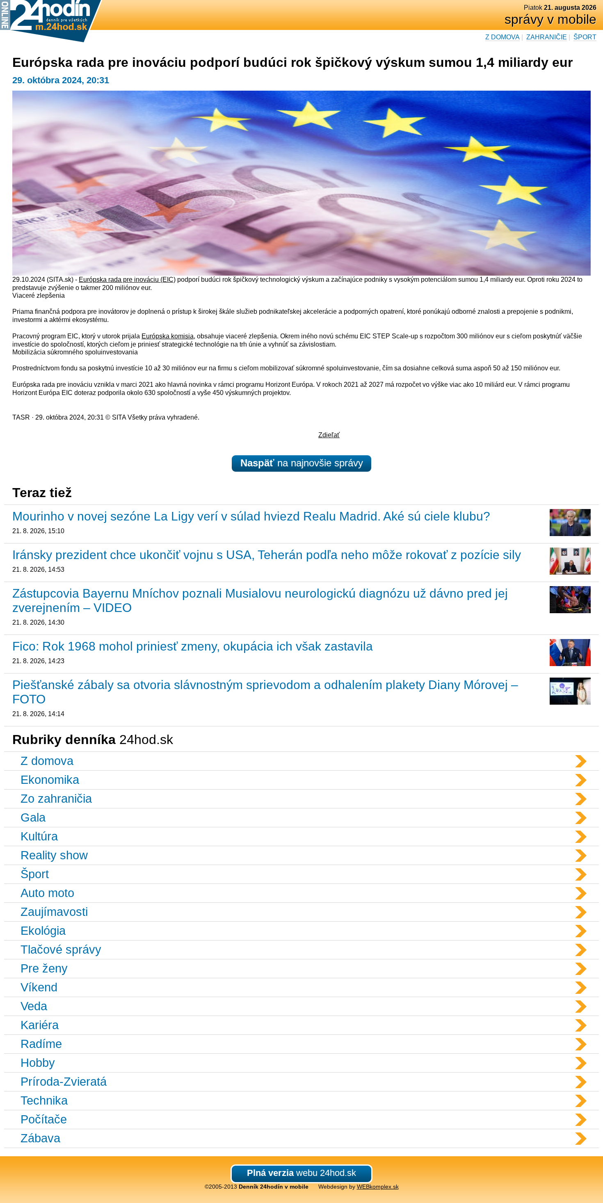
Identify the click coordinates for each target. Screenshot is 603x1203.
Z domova (502, 37)
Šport (584, 37)
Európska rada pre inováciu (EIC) (127, 279)
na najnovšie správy (301, 462)
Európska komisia (168, 336)
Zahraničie (546, 37)
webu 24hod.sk (301, 1173)
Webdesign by (358, 1186)
